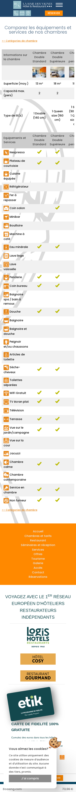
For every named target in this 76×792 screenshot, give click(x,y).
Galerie (38, 563)
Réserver (54, 13)
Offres (38, 554)
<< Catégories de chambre (19, 41)
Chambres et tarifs (38, 536)
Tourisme (38, 559)
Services (38, 550)
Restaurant (38, 540)
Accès (38, 568)
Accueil (38, 531)
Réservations (38, 577)
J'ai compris (30, 778)
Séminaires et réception (38, 545)
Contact (38, 572)
